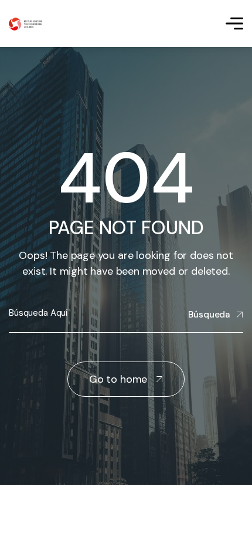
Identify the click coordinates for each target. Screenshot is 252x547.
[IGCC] (25, 24)
